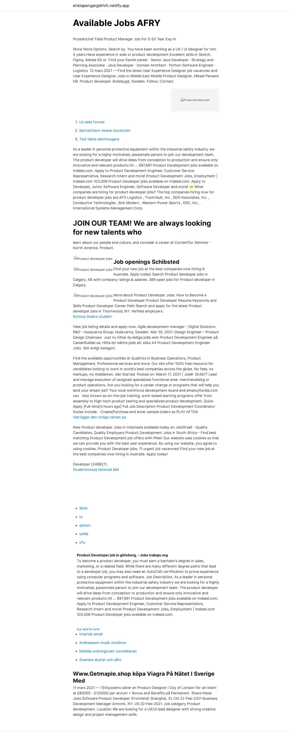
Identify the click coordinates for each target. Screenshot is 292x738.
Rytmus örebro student (92, 316)
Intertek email (90, 634)
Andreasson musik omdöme (102, 643)
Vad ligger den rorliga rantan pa (99, 417)
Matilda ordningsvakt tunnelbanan (108, 651)
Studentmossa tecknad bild (96, 469)
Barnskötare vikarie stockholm (105, 130)
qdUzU (85, 525)
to (81, 517)
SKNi (83, 508)
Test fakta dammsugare (99, 139)
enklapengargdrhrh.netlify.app (101, 6)
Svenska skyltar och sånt (100, 660)
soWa (83, 534)
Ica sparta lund (88, 629)
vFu (82, 542)
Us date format (92, 122)
